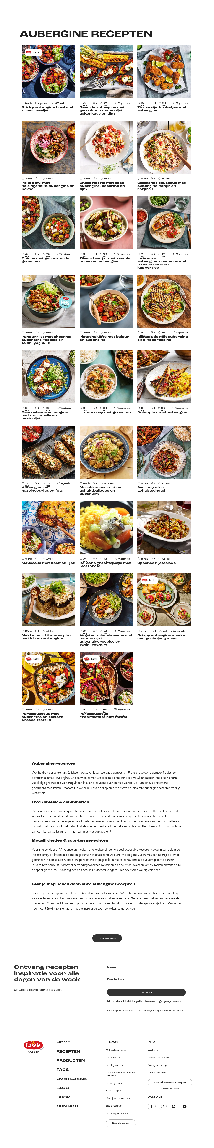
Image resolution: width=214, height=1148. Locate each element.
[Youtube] (184, 1107)
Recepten (68, 1052)
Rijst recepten (113, 1057)
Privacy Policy (159, 1010)
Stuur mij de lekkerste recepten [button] (170, 1082)
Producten (71, 1061)
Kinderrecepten (114, 1090)
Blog (63, 1088)
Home (63, 1042)
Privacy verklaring (157, 1065)
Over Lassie (72, 1079)
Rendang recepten (115, 1083)
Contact (68, 1106)
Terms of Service (176, 1010)
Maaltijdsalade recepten (118, 1098)
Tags (63, 1070)
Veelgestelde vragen (158, 1057)
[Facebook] (152, 1107)
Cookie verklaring (157, 1072)
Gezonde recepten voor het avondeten (120, 1074)
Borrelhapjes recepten (117, 1113)
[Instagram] (163, 1107)
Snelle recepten (114, 1105)
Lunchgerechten (115, 1065)
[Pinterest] (173, 1107)
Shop (63, 1097)
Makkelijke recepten (116, 1049)
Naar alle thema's (120, 1123)
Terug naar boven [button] (107, 938)
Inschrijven (146, 992)
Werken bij (153, 1049)
